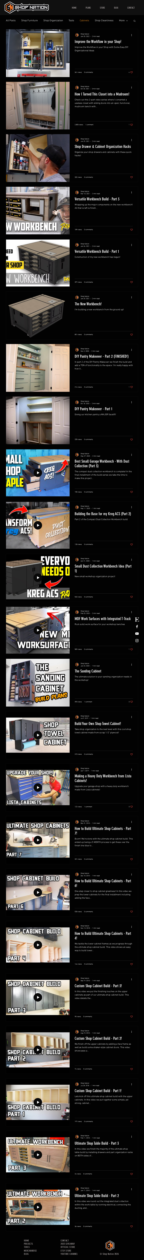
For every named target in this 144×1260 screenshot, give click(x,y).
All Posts (11, 20)
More (122, 20)
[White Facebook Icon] (137, 626)
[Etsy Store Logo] (137, 619)
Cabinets (84, 20)
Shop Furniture (29, 20)
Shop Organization (53, 20)
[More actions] (132, 35)
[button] (134, 21)
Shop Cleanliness (104, 20)
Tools (71, 20)
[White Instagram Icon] (137, 641)
